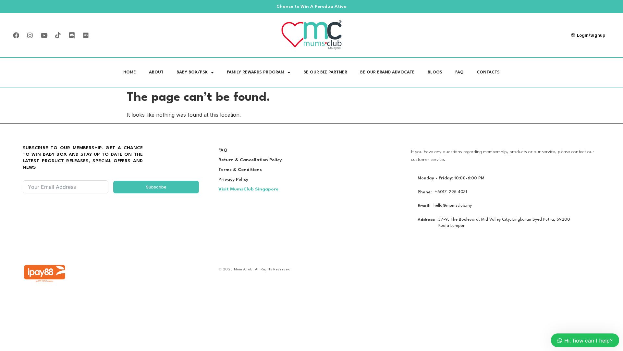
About (156, 72)
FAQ (459, 72)
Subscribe (156, 186)
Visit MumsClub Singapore (248, 189)
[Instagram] (30, 35)
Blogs (435, 72)
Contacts (488, 72)
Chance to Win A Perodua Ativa (311, 6)
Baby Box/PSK (192, 72)
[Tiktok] (58, 35)
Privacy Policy (233, 179)
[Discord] (72, 35)
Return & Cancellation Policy (250, 160)
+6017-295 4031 (451, 192)
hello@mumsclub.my (453, 205)
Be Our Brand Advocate (387, 72)
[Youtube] (44, 35)
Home (129, 72)
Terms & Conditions (240, 169)
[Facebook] (16, 35)
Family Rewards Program (255, 72)
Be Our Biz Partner (325, 72)
